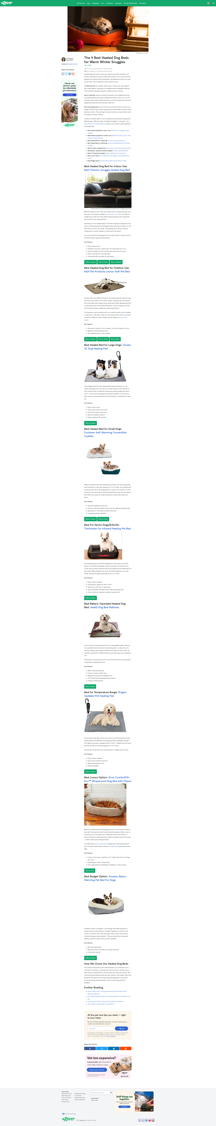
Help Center (94, 1100)
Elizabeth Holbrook (73, 64)
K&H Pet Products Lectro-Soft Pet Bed (107, 271)
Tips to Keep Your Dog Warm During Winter (101, 1004)
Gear (89, 65)
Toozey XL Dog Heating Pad (116, 140)
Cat (103, 3)
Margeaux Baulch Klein (69, 59)
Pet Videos (142, 3)
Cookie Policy (66, 1101)
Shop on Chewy (103, 262)
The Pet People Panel (130, 3)
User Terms (65, 1099)
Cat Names (109, 3)
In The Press (78, 1095)
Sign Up (121, 1028)
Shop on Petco (115, 339)
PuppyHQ (118, 3)
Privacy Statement (111, 1036)
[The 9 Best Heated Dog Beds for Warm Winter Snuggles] (108, 29)
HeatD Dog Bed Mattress (121, 150)
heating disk (114, 846)
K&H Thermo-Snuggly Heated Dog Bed (107, 170)
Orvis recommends (102, 844)
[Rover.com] (6, 3)
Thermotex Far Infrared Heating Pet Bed (118, 148)
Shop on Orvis (90, 870)
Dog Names (95, 3)
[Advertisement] (69, 103)
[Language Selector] (208, 3)
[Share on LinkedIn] (114, 1048)
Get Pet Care (81, 3)
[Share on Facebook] (90, 1048)
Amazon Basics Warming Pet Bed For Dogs (113, 161)
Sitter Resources (66, 1095)
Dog (88, 3)
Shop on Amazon (91, 262)
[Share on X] (102, 1048)
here (111, 68)
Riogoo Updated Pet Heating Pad (116, 153)
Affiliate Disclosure (80, 1097)
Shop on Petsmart (116, 262)
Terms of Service (66, 1097)
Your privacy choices (70, 1113)
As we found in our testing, (114, 214)
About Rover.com (67, 1093)
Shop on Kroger (90, 686)
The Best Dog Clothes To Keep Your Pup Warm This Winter (105, 1001)
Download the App (80, 1093)
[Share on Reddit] (125, 1048)
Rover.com (82, 1120)
